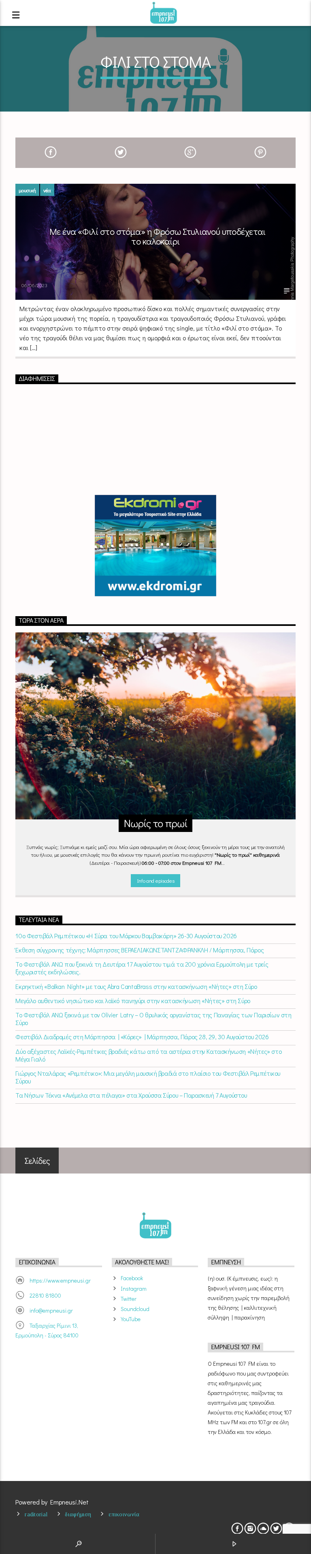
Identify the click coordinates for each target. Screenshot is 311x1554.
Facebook (132, 1278)
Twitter (128, 1299)
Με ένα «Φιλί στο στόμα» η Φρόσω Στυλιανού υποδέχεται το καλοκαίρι (157, 236)
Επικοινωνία (124, 1514)
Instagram (134, 1288)
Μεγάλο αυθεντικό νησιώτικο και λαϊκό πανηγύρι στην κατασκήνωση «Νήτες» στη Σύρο (132, 1000)
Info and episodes (155, 880)
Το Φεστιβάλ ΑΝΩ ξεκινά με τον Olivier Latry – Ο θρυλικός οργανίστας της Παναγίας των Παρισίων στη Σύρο (153, 1018)
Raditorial (36, 1514)
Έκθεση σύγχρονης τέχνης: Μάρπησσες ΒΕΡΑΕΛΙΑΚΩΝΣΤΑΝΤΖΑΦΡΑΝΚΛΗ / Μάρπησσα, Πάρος (139, 950)
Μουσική (27, 190)
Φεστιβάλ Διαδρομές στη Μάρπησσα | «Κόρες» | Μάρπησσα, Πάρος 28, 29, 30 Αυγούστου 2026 (141, 1036)
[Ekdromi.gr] (155, 545)
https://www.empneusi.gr (60, 1280)
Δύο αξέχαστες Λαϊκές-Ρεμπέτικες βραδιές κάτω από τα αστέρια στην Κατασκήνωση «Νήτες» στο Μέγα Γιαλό (148, 1055)
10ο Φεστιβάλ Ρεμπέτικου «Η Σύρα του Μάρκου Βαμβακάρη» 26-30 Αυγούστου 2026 (125, 935)
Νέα (47, 190)
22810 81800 (45, 1295)
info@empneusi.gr (51, 1310)
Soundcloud (135, 1309)
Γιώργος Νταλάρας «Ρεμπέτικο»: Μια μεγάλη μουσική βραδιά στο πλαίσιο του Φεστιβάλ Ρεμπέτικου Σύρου (147, 1077)
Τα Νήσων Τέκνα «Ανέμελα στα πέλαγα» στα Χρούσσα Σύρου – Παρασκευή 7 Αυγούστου (131, 1095)
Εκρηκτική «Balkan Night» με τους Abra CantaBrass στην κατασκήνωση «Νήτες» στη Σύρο (136, 986)
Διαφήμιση (78, 1514)
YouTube (131, 1319)
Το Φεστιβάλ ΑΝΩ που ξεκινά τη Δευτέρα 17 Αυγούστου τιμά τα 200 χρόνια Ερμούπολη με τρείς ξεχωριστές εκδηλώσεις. (141, 968)
